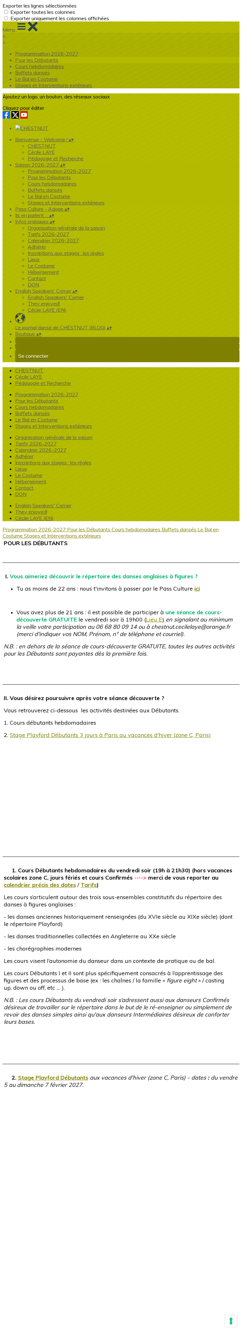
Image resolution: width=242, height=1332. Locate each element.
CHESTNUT (42, 146)
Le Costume (41, 265)
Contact (37, 278)
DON (33, 284)
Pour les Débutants (36, 60)
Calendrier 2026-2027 (53, 240)
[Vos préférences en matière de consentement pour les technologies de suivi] (231, 1321)
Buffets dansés (32, 72)
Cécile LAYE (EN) (47, 310)
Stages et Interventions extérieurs (53, 85)
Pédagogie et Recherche (56, 158)
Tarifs (89, 884)
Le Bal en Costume (36, 79)
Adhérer (37, 247)
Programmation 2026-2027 (46, 53)
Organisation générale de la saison (66, 228)
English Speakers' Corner (56, 297)
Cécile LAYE (41, 152)
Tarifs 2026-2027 (48, 234)
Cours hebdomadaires (39, 66)
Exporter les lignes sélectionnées (40, 6)
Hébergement (43, 272)
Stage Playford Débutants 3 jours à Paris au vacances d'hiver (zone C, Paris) (110, 735)
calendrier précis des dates (40, 884)
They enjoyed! (44, 303)
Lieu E (154, 619)
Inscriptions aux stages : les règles (66, 253)
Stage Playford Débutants (53, 1077)
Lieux (34, 259)
